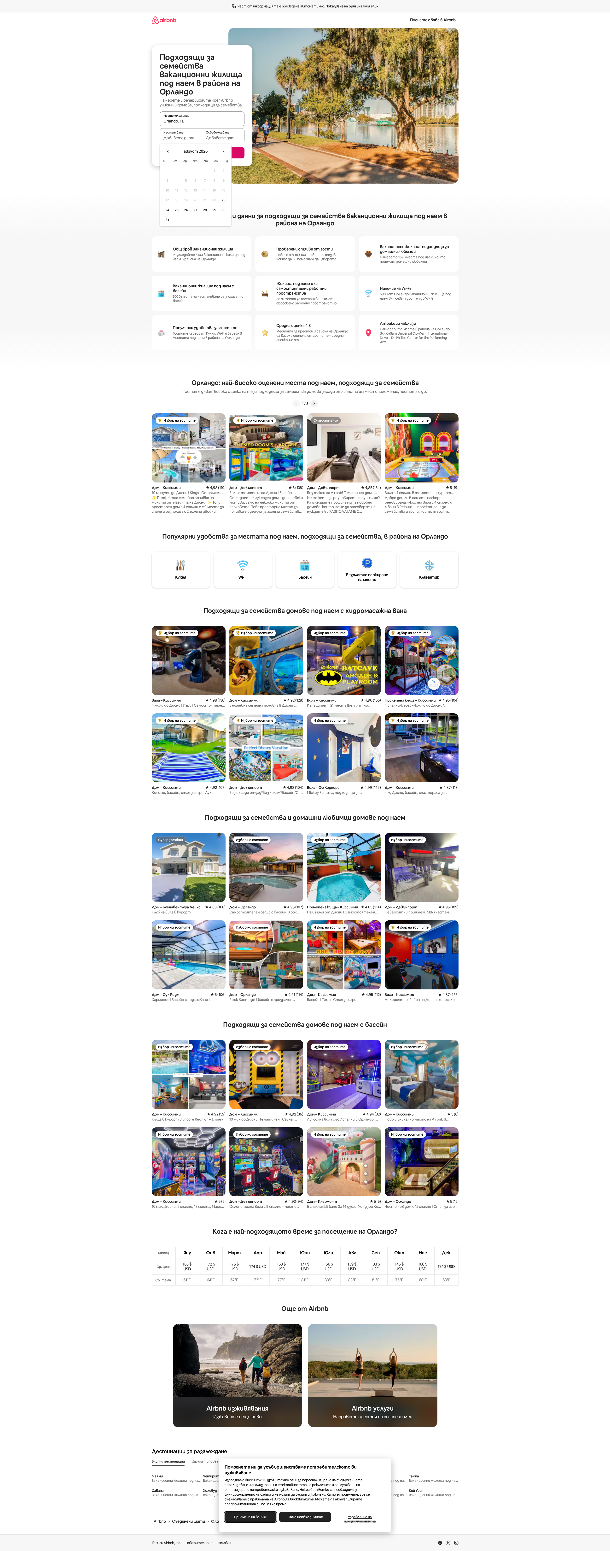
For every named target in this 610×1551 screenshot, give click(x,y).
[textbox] (180, 138)
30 (223, 210)
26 (186, 210)
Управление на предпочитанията (360, 1519)
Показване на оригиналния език (351, 6)
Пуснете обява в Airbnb (433, 20)
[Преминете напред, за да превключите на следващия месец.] (223, 151)
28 (205, 210)
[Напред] (314, 403)
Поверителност (200, 1543)
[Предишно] (296, 403)
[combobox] (202, 121)
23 (224, 200)
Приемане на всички (250, 1517)
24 (167, 210)
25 (177, 210)
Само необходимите (305, 1517)
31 (167, 220)
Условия (225, 1543)
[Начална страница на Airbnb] (164, 20)
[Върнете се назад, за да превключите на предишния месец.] (168, 151)
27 (195, 210)
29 (214, 210)
